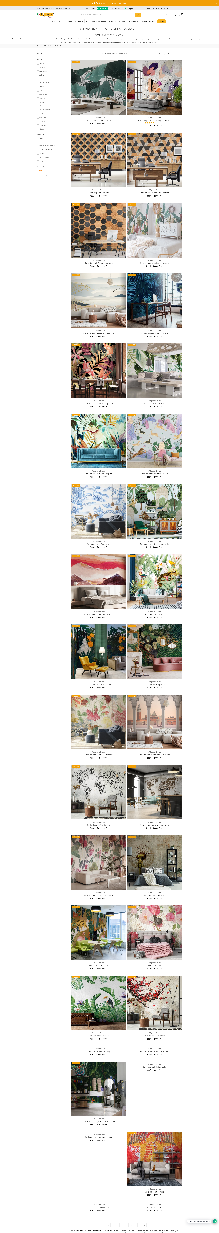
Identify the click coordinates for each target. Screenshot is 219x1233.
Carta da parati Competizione (154, 684)
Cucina (41, 138)
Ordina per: (163, 54)
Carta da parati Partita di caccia (154, 474)
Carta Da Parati (48, 45)
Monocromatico (44, 110)
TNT (40, 171)
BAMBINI (112, 21)
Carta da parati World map (98, 825)
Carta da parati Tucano (99, 1036)
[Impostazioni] (171, 14)
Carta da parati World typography (154, 825)
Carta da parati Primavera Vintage (98, 895)
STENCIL (122, 21)
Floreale (42, 90)
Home (39, 45)
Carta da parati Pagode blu (99, 544)
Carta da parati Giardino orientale (154, 544)
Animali (41, 75)
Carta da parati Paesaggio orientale (98, 333)
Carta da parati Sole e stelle (154, 1176)
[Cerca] (138, 15)
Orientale (42, 117)
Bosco (41, 86)
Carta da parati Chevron (98, 193)
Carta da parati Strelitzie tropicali (99, 474)
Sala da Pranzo (44, 157)
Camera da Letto (45, 142)
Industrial (42, 98)
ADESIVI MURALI (148, 21)
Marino (41, 102)
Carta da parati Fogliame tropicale (154, 263)
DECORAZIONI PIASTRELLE (96, 21)
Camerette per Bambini (47, 146)
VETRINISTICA (133, 21)
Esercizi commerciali (46, 149)
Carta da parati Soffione (154, 895)
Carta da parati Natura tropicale (99, 403)
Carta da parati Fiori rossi (154, 1036)
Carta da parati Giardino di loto (99, 120)
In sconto (76, 62)
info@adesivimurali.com (61, 8)
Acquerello (43, 71)
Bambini (42, 79)
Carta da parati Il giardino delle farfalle (98, 1176)
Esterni (41, 153)
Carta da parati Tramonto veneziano (154, 755)
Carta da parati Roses (154, 965)
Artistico (42, 63)
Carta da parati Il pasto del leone (99, 684)
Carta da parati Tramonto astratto (98, 614)
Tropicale (42, 125)
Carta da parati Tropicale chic (154, 614)
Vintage (42, 129)
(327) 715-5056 (44, 8)
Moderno (42, 106)
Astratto (42, 67)
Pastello (42, 121)
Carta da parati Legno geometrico (154, 193)
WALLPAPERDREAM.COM (109, 35)
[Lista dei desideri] (175, 14)
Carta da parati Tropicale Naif (99, 965)
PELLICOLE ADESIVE (75, 21)
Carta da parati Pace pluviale (154, 403)
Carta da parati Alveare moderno (99, 263)
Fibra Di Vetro (44, 175)
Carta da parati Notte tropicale (154, 333)
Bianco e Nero (44, 83)
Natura (41, 113)
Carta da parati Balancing (99, 1106)
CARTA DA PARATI (58, 21)
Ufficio (41, 161)
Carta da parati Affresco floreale (99, 755)
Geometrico (43, 94)
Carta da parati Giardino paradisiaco (154, 1106)
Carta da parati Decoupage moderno (154, 120)
